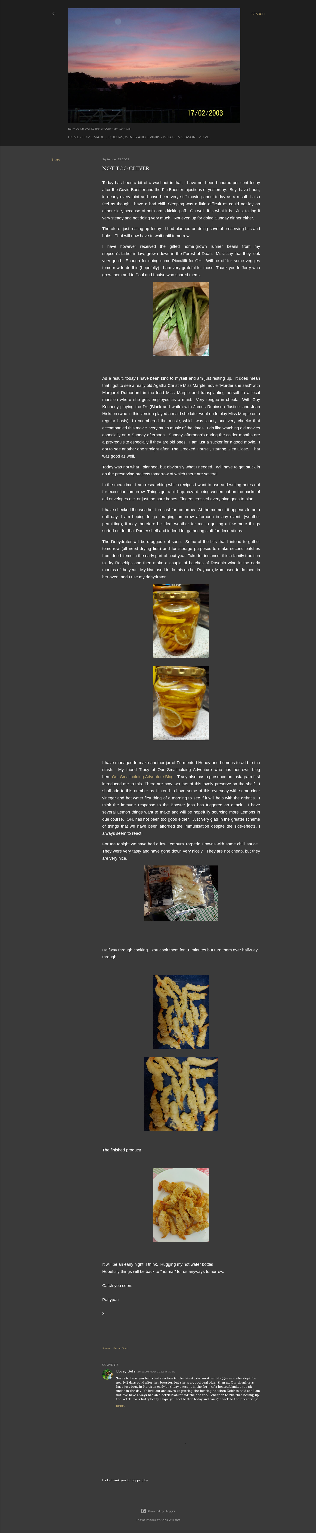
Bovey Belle (126, 1371)
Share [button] (55, 159)
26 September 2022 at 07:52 (156, 1371)
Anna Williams (170, 1519)
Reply (120, 1406)
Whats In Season (179, 137)
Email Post (120, 1348)
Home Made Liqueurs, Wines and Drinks (121, 137)
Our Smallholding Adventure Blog (143, 776)
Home (73, 137)
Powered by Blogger (161, 1511)
